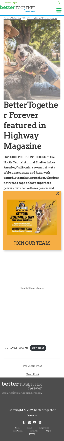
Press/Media (12, 18)
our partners (44, 428)
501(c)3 (48, 431)
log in (17, 428)
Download (38, 348)
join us (29, 428)
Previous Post (32, 366)
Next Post (32, 374)
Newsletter (34, 431)
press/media (18, 431)
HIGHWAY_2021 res (16, 348)
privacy (32, 434)
